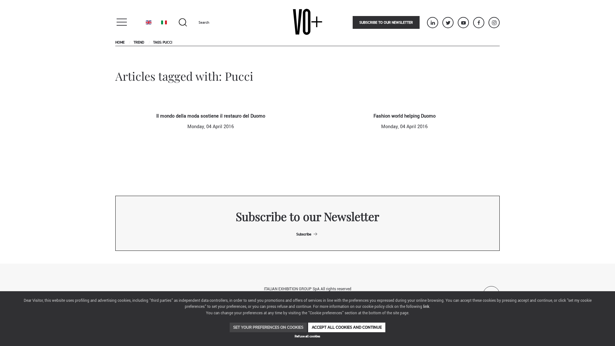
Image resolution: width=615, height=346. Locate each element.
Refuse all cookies (307, 336)
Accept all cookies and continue (347, 327)
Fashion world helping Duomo (404, 116)
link (426, 306)
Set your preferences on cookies (268, 327)
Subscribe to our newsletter (386, 22)
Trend (139, 42)
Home (120, 42)
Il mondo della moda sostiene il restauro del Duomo (210, 116)
